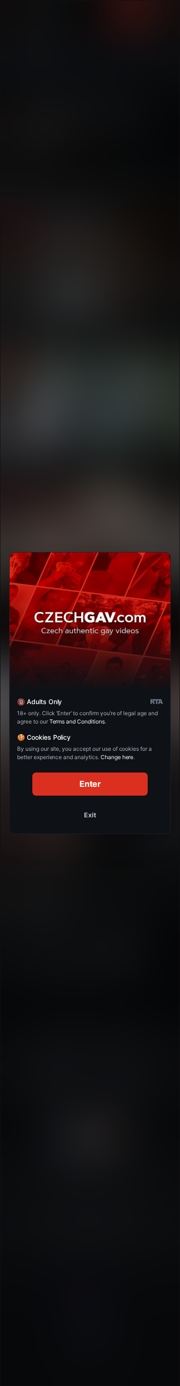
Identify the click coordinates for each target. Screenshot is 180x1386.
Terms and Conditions (77, 721)
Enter (90, 784)
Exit (90, 815)
